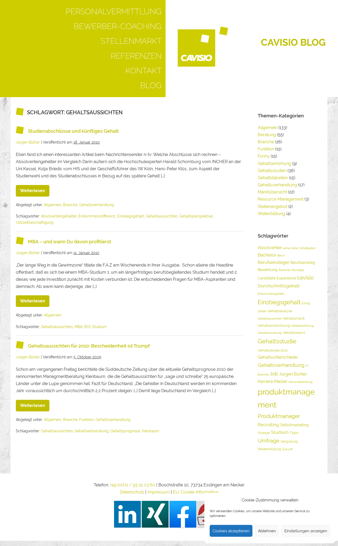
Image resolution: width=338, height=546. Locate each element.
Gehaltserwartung (270, 332)
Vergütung (289, 441)
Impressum (159, 492)
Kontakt (143, 70)
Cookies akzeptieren (231, 531)
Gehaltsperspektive (196, 216)
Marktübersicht (272, 191)
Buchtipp (298, 270)
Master (281, 381)
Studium (99, 327)
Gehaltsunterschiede (278, 357)
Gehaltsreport (294, 333)
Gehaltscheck (294, 318)
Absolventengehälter (59, 216)
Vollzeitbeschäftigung (35, 222)
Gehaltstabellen (273, 177)
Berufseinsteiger (273, 262)
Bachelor (267, 255)
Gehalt (262, 311)
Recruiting (268, 424)
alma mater (291, 248)
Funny (264, 156)
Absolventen (270, 247)
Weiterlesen (34, 189)
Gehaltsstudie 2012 (273, 350)
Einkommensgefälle (271, 293)
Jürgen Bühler (293, 374)
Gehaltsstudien (272, 170)
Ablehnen (267, 531)
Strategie (264, 432)
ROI (87, 327)
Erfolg (306, 303)
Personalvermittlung (113, 11)
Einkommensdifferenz (96, 216)
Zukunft (287, 449)
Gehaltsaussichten (161, 216)
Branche (70, 205)
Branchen (285, 270)
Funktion (86, 419)
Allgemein (52, 205)
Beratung (267, 134)
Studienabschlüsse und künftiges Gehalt (73, 131)
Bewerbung (268, 269)
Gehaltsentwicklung (91, 431)
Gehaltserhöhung (274, 163)
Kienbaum (150, 431)
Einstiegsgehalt (130, 216)
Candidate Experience (277, 278)
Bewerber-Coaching (118, 26)
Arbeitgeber (308, 248)
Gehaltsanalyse (279, 311)
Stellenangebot (272, 206)
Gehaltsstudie (277, 341)
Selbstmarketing (294, 424)
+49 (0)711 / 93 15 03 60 (132, 484)
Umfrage (268, 441)
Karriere (265, 381)
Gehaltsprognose (125, 431)
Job (274, 374)
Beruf (281, 255)
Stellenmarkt (131, 41)
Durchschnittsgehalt (279, 285)
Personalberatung (301, 381)
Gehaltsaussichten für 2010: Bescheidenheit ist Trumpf (89, 346)
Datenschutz (132, 492)
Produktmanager (279, 416)
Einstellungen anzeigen (305, 531)
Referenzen (136, 55)
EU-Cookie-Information (195, 492)
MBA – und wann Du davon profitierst (69, 241)
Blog (151, 85)
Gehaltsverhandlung (96, 205)
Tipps (294, 433)
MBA (78, 327)
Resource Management (280, 199)
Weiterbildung (271, 213)
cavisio (305, 277)
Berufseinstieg (302, 262)
